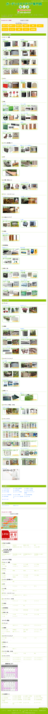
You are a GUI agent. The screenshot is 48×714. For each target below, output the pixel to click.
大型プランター (15, 625)
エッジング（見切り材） (6, 631)
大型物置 (3, 564)
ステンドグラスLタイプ (6, 661)
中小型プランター (26, 625)
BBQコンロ (15, 590)
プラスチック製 (4, 614)
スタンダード (4, 581)
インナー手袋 (4, 653)
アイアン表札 (25, 575)
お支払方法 (14, 545)
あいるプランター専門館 (17, 491)
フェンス (24, 586)
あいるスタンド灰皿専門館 (6, 494)
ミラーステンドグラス (16, 661)
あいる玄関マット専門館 (28, 488)
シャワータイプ (15, 605)
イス (13, 637)
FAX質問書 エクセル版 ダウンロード (38, 555)
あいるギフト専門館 (16, 494)
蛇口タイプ (4, 605)
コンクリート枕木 (5, 629)
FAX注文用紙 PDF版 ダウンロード (6, 555)
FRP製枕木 (14, 629)
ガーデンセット (37, 631)
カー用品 (24, 600)
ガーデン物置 (25, 564)
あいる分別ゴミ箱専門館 (28, 490)
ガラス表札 (4, 575)
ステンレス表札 (15, 575)
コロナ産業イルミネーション (17, 596)
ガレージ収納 (4, 566)
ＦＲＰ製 (14, 614)
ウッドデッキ (4, 586)
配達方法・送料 (26, 545)
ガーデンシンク (15, 600)
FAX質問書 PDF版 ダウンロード (27, 555)
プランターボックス (37, 625)
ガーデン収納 (36, 564)
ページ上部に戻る (43, 708)
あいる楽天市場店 (5, 496)
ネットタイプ (15, 616)
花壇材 (24, 631)
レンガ (3, 633)
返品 (35, 545)
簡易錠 (14, 570)
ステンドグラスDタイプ (38, 657)
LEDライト (25, 595)
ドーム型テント (15, 653)
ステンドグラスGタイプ (17, 659)
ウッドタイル (15, 586)
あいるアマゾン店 (5, 499)
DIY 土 (35, 586)
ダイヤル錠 (4, 570)
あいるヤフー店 (27, 496)
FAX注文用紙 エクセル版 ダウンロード (17, 555)
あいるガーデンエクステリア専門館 (6, 700)
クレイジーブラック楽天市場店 (17, 703)
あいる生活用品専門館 (28, 494)
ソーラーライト (4, 600)
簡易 (13, 581)
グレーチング (36, 600)
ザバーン (3, 648)
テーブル (24, 637)
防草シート (14, 648)
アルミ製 (3, 616)
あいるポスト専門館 (5, 491)
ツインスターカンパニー (6, 488)
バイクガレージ (15, 566)
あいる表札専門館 (16, 490)
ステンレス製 (36, 614)
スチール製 (25, 614)
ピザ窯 (3, 590)
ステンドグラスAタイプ (6, 657)
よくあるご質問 (25, 710)
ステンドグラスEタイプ (6, 659)
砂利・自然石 (25, 629)
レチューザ (4, 625)
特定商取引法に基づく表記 (7, 16)
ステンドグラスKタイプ (38, 659)
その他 (24, 653)
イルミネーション (5, 595)
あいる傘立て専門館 (5, 490)
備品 (35, 653)
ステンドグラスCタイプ (27, 657)
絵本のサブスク (16, 505)
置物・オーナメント (16, 631)
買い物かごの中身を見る (33, 710)
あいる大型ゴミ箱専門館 (17, 488)
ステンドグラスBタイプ (17, 657)
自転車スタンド (26, 566)
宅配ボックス (36, 570)
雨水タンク (4, 644)
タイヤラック (36, 566)
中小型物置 (14, 564)
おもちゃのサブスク (5, 505)
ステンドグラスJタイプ (27, 659)
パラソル (3, 639)
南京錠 (24, 570)
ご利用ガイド (4, 545)
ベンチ (35, 637)
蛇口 (24, 605)
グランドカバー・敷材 (38, 629)
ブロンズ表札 (36, 575)
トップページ (3, 710)
